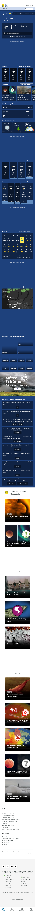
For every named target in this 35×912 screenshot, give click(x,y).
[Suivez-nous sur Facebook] (4, 867)
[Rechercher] (22, 5)
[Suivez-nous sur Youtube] (12, 867)
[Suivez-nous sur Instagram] (8, 867)
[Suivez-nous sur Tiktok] (16, 867)
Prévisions (28, 9)
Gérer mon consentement (9, 821)
